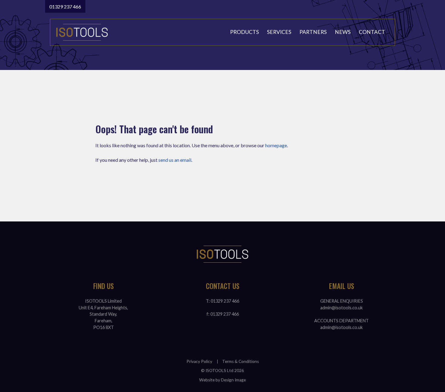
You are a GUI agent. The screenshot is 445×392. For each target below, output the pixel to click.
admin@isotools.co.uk (341, 307)
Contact (372, 32)
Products (244, 32)
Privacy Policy (199, 361)
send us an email (174, 160)
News (343, 32)
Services (279, 32)
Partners (313, 32)
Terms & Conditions (240, 361)
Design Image (233, 379)
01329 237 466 (65, 6)
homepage (276, 145)
